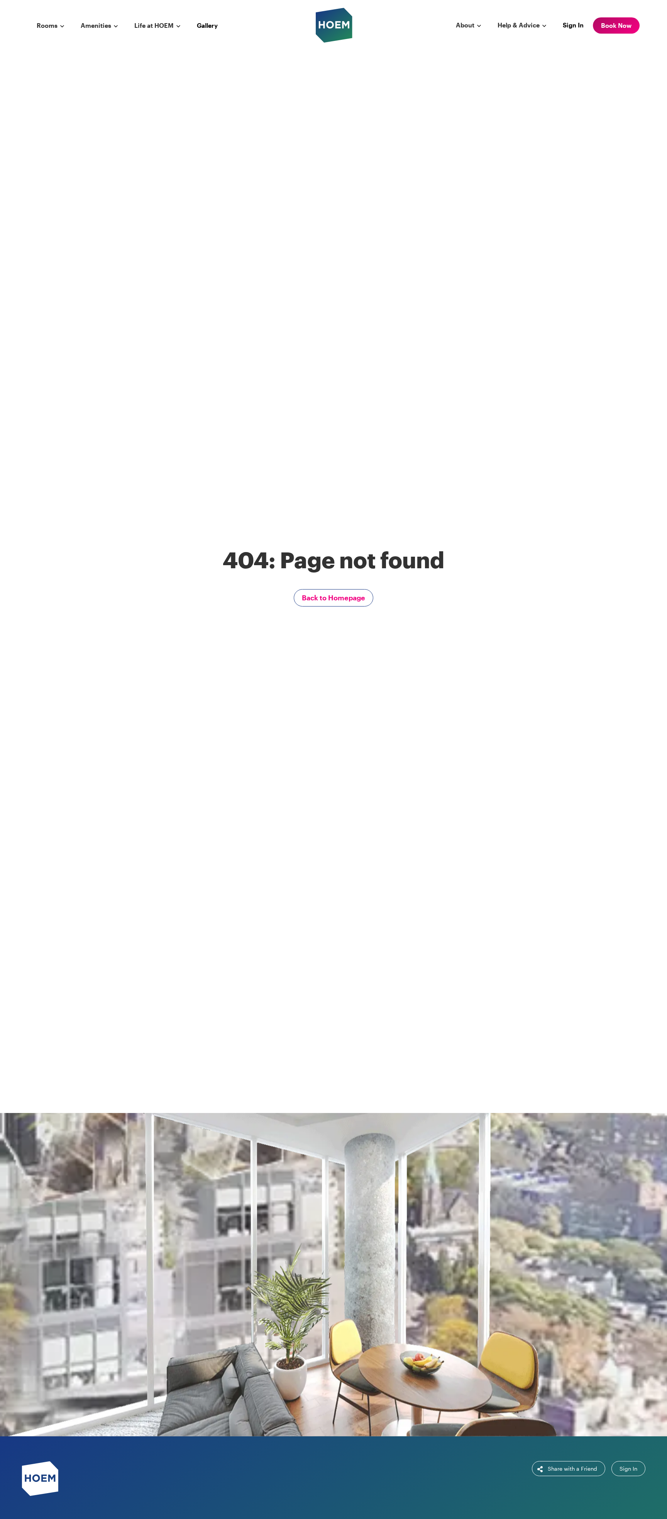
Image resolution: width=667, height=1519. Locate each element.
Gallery (207, 25)
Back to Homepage (333, 597)
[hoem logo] (334, 24)
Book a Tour (378, 1297)
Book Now (616, 25)
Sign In (573, 25)
